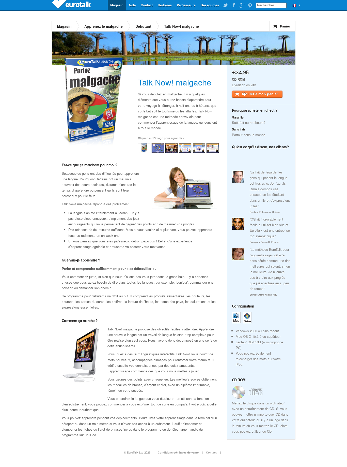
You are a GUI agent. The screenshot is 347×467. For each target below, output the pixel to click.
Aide (132, 5)
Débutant (143, 26)
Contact (147, 5)
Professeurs (186, 5)
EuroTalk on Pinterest (250, 5)
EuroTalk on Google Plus (242, 5)
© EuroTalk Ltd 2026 (137, 452)
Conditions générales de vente (178, 452)
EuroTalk (72, 5)
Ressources (210, 5)
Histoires (165, 5)
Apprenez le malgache (103, 26)
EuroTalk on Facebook (234, 5)
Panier (285, 26)
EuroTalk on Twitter (226, 5)
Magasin (116, 5)
